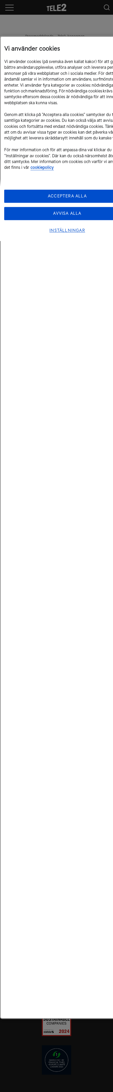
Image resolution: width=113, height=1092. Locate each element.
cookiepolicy (42, 167)
